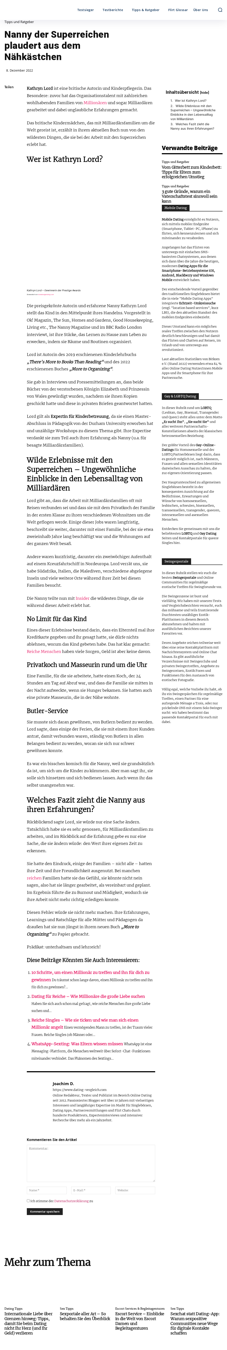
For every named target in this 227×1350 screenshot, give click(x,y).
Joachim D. (63, 1083)
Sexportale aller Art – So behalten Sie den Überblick (85, 1316)
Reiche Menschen (44, 651)
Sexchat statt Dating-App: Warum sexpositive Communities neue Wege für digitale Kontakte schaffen (195, 1323)
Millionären (95, 102)
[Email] (8, 160)
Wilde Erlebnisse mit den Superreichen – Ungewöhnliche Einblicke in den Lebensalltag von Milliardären (192, 112)
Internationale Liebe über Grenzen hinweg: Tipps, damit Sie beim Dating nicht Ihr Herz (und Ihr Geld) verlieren (28, 1323)
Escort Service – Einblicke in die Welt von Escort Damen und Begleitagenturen (139, 1321)
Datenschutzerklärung (71, 1201)
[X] (8, 108)
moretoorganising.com (46, 294)
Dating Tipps (13, 1308)
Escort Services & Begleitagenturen (140, 1308)
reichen (34, 878)
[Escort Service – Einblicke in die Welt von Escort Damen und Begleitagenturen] (141, 1288)
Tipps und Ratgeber (19, 21)
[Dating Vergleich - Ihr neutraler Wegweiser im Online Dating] (31, 10)
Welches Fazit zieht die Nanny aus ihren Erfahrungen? (192, 126)
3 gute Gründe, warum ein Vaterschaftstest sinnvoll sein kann (189, 196)
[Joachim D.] (37, 1102)
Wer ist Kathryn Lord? (190, 100)
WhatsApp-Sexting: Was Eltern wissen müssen (77, 1043)
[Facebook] (8, 97)
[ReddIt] (8, 149)
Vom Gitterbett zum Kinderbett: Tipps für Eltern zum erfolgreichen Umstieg (192, 172)
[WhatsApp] (8, 129)
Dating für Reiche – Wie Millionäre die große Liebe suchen (88, 996)
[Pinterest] (8, 118)
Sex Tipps (67, 1308)
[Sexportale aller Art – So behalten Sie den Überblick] (86, 1288)
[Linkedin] (8, 139)
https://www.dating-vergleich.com (80, 1090)
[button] (220, 9)
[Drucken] (8, 170)
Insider (83, 598)
